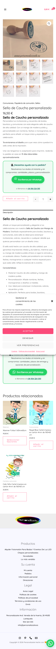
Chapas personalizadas (28, 553)
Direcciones (28, 580)
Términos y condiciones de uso (28, 601)
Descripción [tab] (8, 212)
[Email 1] (36, 638)
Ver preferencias (28, 345)
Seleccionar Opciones (13, 441)
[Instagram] (20, 638)
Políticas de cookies (28, 594)
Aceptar (28, 331)
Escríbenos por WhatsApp (30, 179)
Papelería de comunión (24, 103)
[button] (52, 301)
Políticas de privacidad (27, 351)
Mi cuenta (28, 570)
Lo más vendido (28, 559)
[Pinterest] (25, 638)
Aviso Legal (40, 351)
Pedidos (28, 573)
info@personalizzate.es (28, 625)
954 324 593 (28, 622)
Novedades (28, 556)
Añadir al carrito (15, 198)
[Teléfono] (31, 638)
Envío (28, 604)
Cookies (14, 351)
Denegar (28, 338)
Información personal (28, 577)
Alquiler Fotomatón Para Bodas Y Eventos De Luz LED (28, 549)
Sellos (37, 103)
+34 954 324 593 (33, 189)
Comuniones (8, 103)
